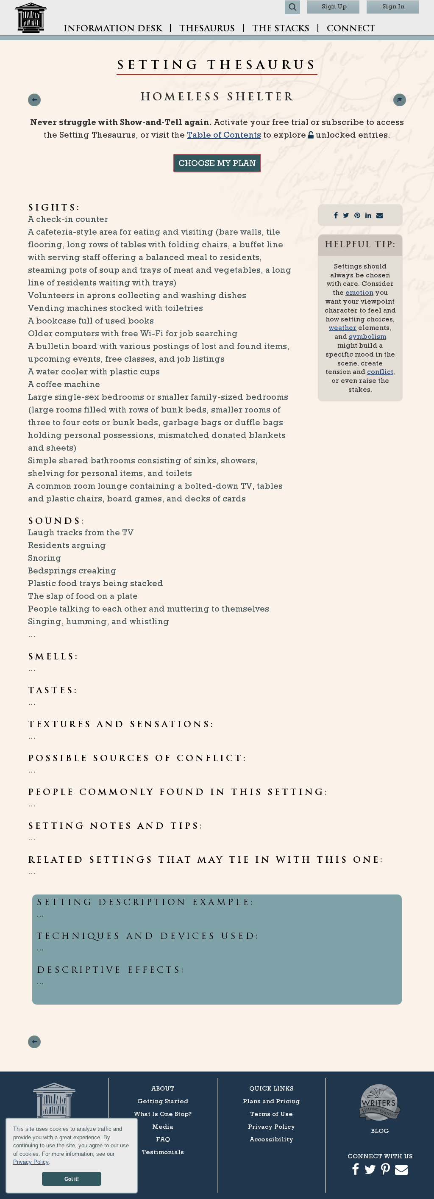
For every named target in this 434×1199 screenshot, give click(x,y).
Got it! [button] (71, 1179)
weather (342, 328)
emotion (359, 292)
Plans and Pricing (271, 1101)
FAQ (163, 1139)
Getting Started (162, 1101)
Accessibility (271, 1139)
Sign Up (334, 6)
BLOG (380, 1130)
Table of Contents (224, 134)
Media (162, 1126)
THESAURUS (207, 29)
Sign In (393, 6)
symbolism (367, 336)
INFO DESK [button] (113, 29)
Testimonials (163, 1151)
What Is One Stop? (163, 1113)
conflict (380, 372)
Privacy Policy (31, 1162)
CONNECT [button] (351, 29)
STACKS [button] (280, 29)
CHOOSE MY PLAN (217, 163)
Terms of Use (271, 1113)
